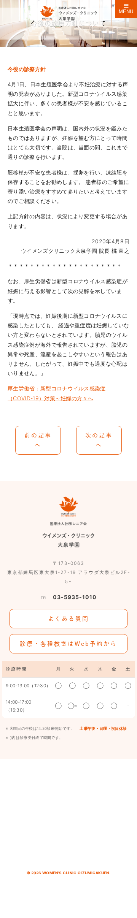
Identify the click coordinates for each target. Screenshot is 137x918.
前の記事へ (38, 440)
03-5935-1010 (69, 597)
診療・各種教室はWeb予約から (68, 644)
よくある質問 (68, 619)
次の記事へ (99, 440)
